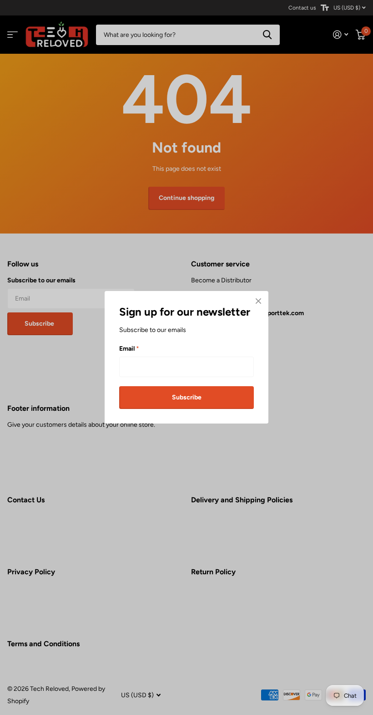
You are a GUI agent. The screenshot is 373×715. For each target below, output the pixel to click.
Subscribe (187, 397)
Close (258, 301)
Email (129, 348)
